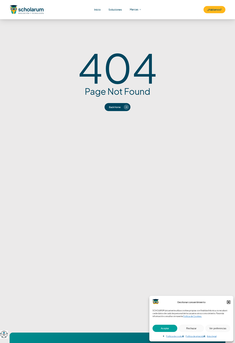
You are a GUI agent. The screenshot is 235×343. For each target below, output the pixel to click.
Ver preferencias (217, 328)
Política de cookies (175, 336)
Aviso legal (211, 336)
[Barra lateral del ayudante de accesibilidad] (4, 334)
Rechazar (191, 328)
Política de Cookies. (192, 316)
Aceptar (165, 328)
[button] (228, 302)
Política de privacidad (195, 336)
